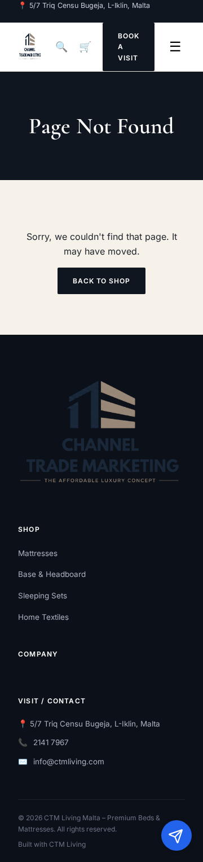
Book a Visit (128, 47)
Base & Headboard (52, 574)
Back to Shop (102, 281)
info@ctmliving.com (68, 761)
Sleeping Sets (42, 595)
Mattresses (38, 553)
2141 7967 (51, 742)
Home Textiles (43, 617)
